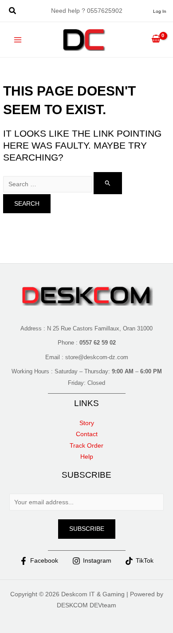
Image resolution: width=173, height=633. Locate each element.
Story (86, 423)
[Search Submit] (108, 183)
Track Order (86, 445)
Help (86, 456)
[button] (13, 12)
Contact (87, 434)
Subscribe (86, 529)
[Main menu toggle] (18, 40)
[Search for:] (62, 184)
